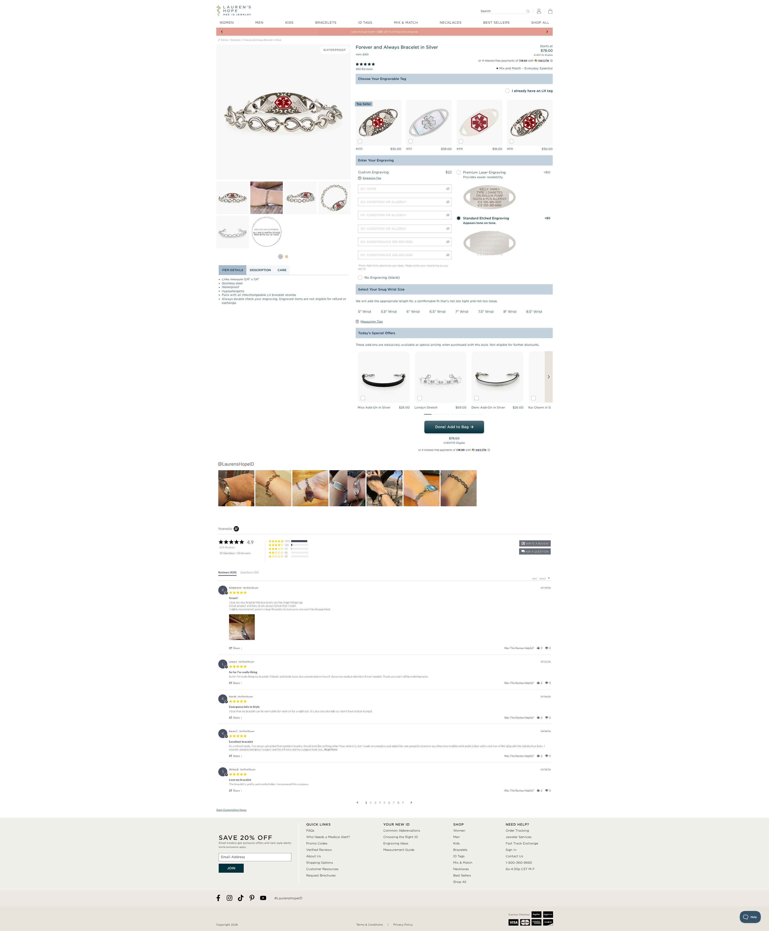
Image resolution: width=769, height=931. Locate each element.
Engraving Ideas (395, 843)
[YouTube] (263, 898)
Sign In (511, 850)
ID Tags (459, 856)
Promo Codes (316, 843)
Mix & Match (462, 862)
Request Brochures (321, 875)
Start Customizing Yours (231, 809)
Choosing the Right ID (400, 837)
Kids (456, 843)
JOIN (231, 868)
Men (456, 837)
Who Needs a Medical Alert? (328, 837)
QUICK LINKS (318, 824)
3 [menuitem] (375, 802)
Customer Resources (322, 869)
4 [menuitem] (380, 802)
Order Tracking (517, 830)
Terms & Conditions (369, 924)
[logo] (233, 10)
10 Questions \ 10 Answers (235, 553)
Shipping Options (319, 862)
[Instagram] (229, 898)
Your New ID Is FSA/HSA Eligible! (384, 31)
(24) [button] (287, 545)
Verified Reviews (319, 850)
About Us (313, 856)
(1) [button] (286, 548)
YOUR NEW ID (396, 824)
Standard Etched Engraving (486, 218)
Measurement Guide (398, 850)
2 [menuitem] (370, 802)
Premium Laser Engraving (484, 172)
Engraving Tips (372, 178)
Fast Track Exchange (522, 843)
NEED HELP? (517, 824)
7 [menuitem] (394, 802)
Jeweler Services (518, 837)
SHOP (458, 824)
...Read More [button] (329, 749)
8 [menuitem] (398, 802)
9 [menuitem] (403, 802)
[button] (427, 414)
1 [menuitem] (366, 802)
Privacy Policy (403, 924)
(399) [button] (287, 541)
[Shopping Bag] (550, 11)
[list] (243, 627)
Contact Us (514, 856)
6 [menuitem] (389, 802)
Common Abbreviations (401, 830)
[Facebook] (218, 898)
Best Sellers (462, 875)
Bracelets (236, 40)
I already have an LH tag (532, 91)
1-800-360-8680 (519, 862)
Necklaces (461, 869)
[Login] (538, 11)
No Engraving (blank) (382, 277)
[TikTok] (241, 898)
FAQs (310, 830)
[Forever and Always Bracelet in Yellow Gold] (286, 256)
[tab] (227, 573)
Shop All (459, 882)
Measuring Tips (371, 321)
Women (224, 40)
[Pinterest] (252, 898)
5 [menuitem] (384, 802)
